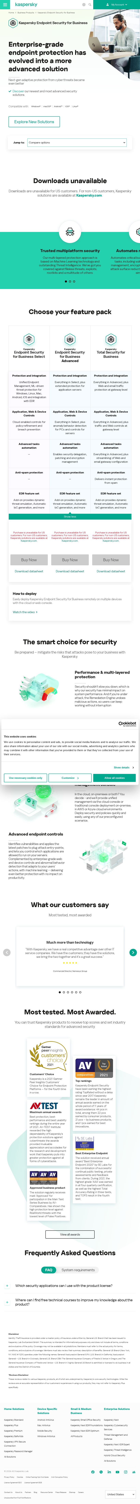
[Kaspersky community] (134, 1472)
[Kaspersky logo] (26, 5)
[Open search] (90, 4)
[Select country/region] (84, 4)
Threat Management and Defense (116, 1437)
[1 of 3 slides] (66, 281)
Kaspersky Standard (13, 1420)
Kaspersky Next (111, 1420)
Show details (121, 767)
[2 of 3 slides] (70, 281)
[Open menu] (5, 4)
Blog (35, 1492)
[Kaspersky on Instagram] (126, 1472)
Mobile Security (44, 1431)
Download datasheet (29, 571)
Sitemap (72, 1492)
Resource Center (47, 1492)
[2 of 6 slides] (64, 992)
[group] (70, 248)
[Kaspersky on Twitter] (101, 1472)
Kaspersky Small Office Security (86, 1420)
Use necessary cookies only (25, 777)
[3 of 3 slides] (74, 281)
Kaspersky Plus (11, 1425)
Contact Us (8, 1492)
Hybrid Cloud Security (114, 1455)
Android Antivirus (45, 1420)
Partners (28, 1492)
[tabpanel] (70, 1294)
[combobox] (77, 143)
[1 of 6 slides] (60, 992)
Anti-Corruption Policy (59, 1477)
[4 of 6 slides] (72, 992)
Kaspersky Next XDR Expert (117, 1444)
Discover (18, 91)
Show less (70, 516)
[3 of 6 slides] (68, 992)
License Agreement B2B (33, 1483)
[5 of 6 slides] (76, 992)
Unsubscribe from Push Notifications (17, 1498)
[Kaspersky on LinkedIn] (109, 1472)
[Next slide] (133, 952)
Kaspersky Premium (13, 1431)
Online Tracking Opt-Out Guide (37, 1477)
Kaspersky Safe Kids (13, 1436)
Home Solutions (14, 1409)
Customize (68, 777)
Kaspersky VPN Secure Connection (15, 1443)
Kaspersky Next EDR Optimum (85, 1431)
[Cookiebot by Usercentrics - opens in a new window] (121, 724)
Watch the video (24, 612)
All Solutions (10, 1456)
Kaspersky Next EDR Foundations (87, 1425)
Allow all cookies (114, 777)
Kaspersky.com (89, 195)
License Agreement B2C (13, 1483)
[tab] (48, 1270)
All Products (76, 1436)
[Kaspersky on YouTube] (117, 1472)
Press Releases (60, 1492)
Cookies (20, 1477)
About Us (18, 1492)
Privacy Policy (9, 1477)
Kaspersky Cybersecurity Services (116, 1427)
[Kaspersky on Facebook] (93, 1472)
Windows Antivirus (46, 1436)
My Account (117, 4)
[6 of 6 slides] (80, 992)
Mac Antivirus (43, 1425)
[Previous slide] (7, 952)
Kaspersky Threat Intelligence (117, 1450)
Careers (81, 1492)
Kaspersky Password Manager (18, 1451)
